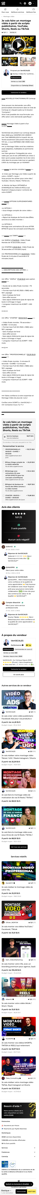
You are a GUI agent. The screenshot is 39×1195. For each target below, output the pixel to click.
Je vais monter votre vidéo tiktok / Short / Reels (17, 1004)
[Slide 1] (28, 61)
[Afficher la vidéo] (19, 45)
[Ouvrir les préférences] (25, 3)
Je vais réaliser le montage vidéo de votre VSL (17, 888)
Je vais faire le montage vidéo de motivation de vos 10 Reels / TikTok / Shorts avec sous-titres (17, 797)
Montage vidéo (8, 16)
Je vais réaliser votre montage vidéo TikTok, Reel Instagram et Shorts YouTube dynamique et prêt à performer (17, 1086)
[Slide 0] (10, 61)
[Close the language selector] (31, 1184)
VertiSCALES (25, 71)
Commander (21, 1191)
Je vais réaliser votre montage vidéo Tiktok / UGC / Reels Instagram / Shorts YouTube (19, 758)
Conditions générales (18, 1187)
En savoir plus (19, 674)
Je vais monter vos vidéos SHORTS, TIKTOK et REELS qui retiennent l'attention (17, 1045)
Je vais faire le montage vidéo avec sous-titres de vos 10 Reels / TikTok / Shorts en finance (17, 835)
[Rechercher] (20, 3)
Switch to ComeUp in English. (17, 1184)
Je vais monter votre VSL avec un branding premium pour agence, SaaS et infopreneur (18, 966)
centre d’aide (8, 1115)
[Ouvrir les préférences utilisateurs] (33, 3)
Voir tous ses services (19, 847)
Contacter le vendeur (18, 92)
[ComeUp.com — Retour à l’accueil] (3, 3)
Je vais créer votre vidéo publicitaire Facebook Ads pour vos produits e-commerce (17, 718)
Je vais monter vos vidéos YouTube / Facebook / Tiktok (17, 928)
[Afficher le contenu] (35, 1148)
